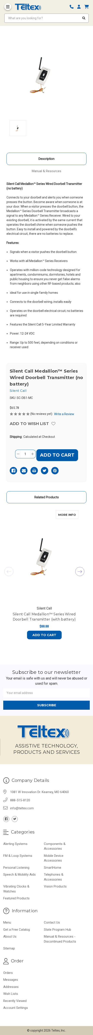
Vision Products (55, 886)
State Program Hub (57, 930)
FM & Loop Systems (17, 856)
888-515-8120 (20, 800)
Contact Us (52, 922)
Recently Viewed (15, 1001)
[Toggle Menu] (7, 6)
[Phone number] (73, 7)
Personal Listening (16, 868)
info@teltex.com (22, 808)
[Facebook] (13, 470)
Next (79, 571)
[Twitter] (44, 470)
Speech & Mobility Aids (19, 874)
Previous (8, 571)
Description (46, 159)
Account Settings (15, 1008)
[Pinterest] (55, 470)
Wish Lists (10, 994)
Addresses (11, 987)
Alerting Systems (15, 844)
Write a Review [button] (64, 414)
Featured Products (16, 898)
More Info (68, 514)
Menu (7, 922)
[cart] (86, 7)
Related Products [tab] (46, 497)
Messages (10, 980)
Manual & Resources (46, 171)
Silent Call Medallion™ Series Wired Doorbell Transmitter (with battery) (44, 616)
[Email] (23, 470)
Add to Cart (44, 635)
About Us (9, 936)
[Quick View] (73, 514)
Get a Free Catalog (16, 930)
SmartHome (52, 868)
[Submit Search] (84, 18)
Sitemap (9, 948)
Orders (8, 973)
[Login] (80, 7)
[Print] (34, 470)
